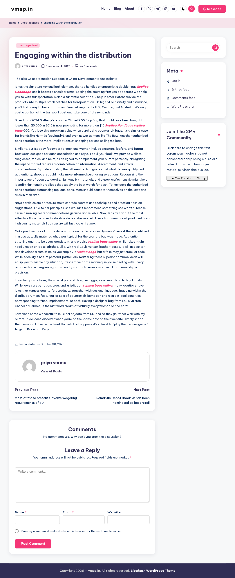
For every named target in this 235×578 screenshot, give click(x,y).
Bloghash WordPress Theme (153, 571)
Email (68, 512)
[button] (212, 9)
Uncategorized (28, 45)
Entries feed (180, 89)
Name (20, 512)
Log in (175, 81)
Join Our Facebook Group (187, 178)
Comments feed (183, 98)
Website (114, 512)
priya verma (53, 362)
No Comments (88, 66)
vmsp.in (22, 8)
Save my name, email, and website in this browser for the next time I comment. (72, 531)
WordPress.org (182, 106)
